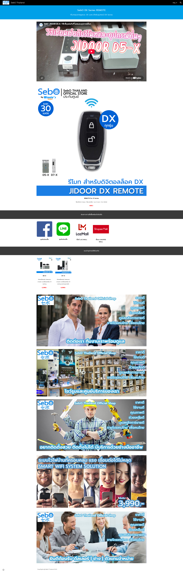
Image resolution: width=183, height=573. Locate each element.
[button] (180, 2)
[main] (91, 12)
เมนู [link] (174, 3)
